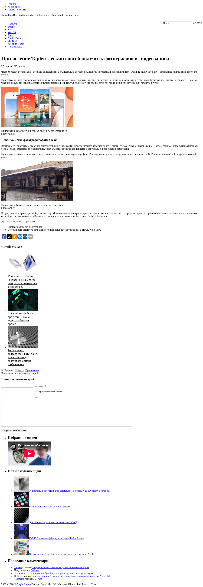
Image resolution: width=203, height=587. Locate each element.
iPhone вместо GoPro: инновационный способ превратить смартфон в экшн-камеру (22, 281)
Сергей (18, 567)
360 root (35, 570)
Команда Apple (16, 43)
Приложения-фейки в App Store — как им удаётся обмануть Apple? (20, 318)
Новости (12, 24)
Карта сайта (14, 6)
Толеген (18, 578)
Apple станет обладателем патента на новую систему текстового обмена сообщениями (22, 357)
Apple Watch (14, 38)
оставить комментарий (26, 373)
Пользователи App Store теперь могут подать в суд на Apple (61, 573)
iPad (10, 35)
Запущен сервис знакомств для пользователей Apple (60, 567)
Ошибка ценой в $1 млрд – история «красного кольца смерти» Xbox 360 (70, 576)
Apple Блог (7, 15)
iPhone (11, 26)
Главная (12, 4)
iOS (10, 29)
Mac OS (12, 32)
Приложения (15, 46)
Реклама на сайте (17, 9)
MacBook (13, 41)
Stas (16, 573)
